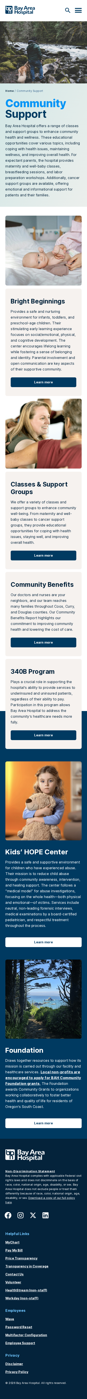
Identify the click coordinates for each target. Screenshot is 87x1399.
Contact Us (14, 1274)
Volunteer (13, 1282)
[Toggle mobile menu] (78, 10)
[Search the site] (67, 10)
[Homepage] (25, 1160)
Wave (9, 1319)
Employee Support (20, 1343)
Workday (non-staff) (21, 1298)
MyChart (12, 1242)
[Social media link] (8, 1216)
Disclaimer (14, 1364)
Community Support (30, 91)
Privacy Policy (16, 1372)
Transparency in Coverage (26, 1266)
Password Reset (18, 1327)
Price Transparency (21, 1258)
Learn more (43, 382)
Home (9, 91)
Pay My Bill (14, 1250)
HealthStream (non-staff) (26, 1290)
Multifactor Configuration (26, 1335)
